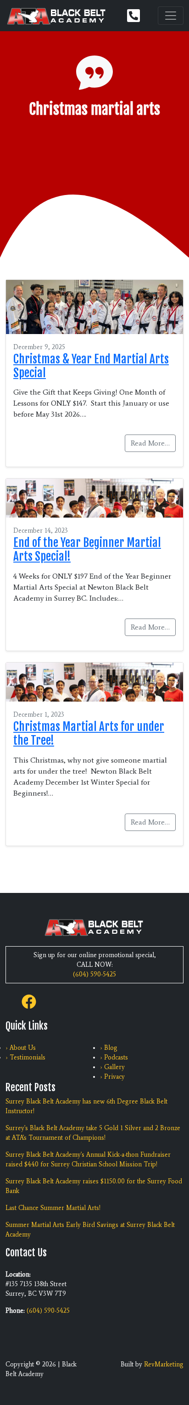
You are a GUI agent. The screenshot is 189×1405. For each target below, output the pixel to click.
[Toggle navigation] (170, 15)
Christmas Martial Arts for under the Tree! (88, 733)
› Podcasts (114, 1057)
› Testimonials (25, 1057)
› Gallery (112, 1067)
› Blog (108, 1048)
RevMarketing (163, 1364)
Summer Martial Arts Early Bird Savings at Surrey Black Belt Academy (90, 1229)
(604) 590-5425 (94, 974)
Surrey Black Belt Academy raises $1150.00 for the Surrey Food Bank (94, 1186)
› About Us (21, 1048)
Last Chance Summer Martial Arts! (53, 1208)
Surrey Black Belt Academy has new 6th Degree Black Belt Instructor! (86, 1106)
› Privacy (112, 1077)
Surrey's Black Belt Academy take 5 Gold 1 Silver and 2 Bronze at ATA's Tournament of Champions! (93, 1133)
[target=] (29, 1000)
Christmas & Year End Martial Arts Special (91, 366)
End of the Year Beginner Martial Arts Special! (87, 549)
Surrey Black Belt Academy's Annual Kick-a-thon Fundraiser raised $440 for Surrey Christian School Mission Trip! (88, 1159)
